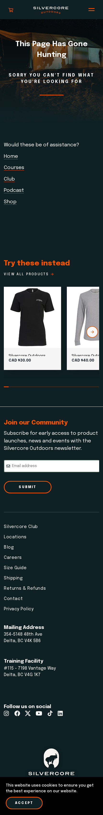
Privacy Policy (19, 609)
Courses (14, 167)
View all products (26, 274)
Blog (9, 547)
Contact (13, 599)
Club (9, 179)
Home (11, 156)
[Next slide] (92, 332)
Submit (27, 487)
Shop (10, 201)
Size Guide (15, 568)
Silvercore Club (21, 527)
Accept (24, 803)
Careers (13, 558)
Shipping (13, 578)
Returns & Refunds (25, 588)
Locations (15, 537)
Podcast (14, 190)
